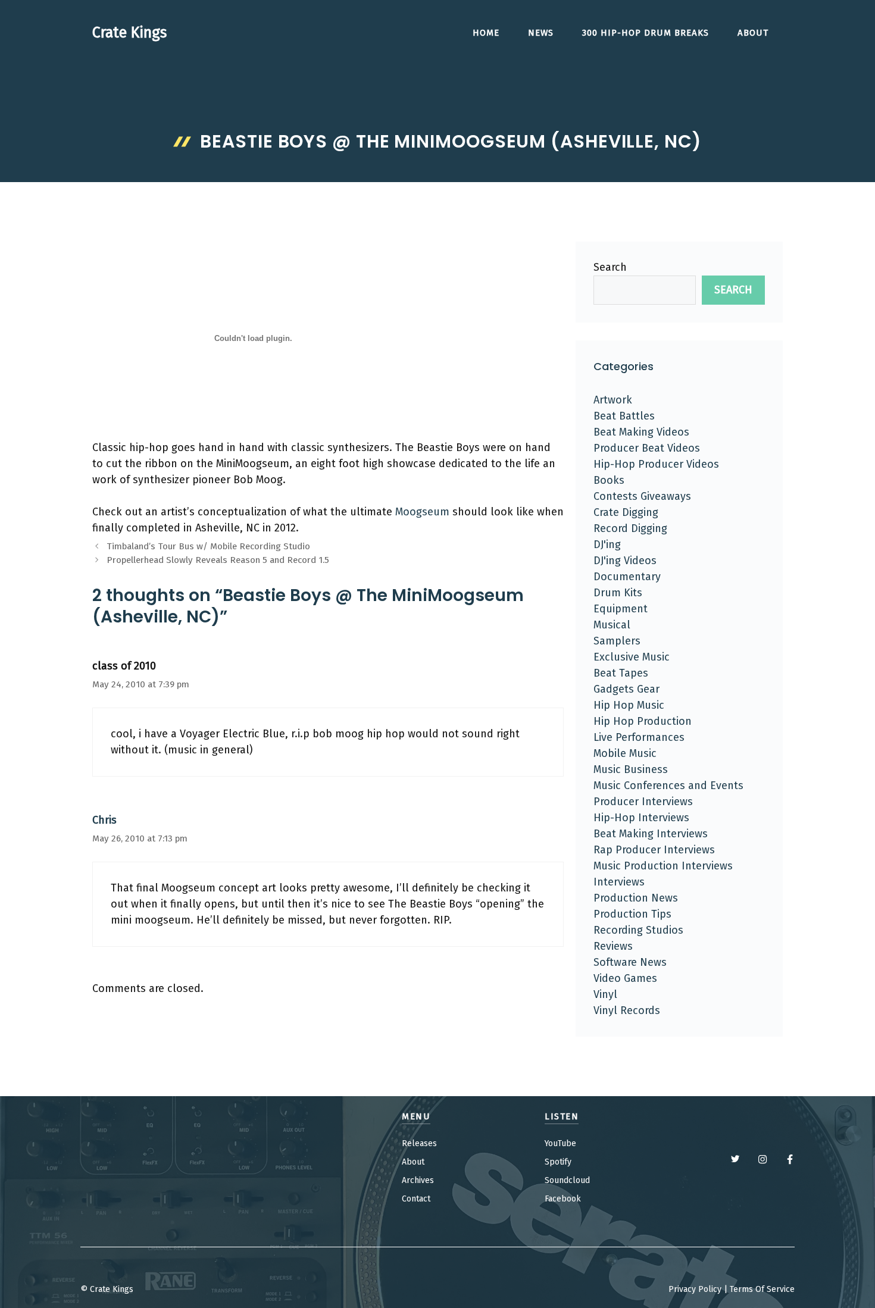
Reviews (613, 946)
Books (608, 480)
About (753, 32)
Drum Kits (617, 592)
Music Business (630, 769)
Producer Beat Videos (646, 448)
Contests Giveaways (642, 496)
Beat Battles (624, 416)
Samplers (616, 640)
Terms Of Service (762, 1289)
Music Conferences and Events (668, 785)
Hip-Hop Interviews (641, 817)
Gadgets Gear (626, 689)
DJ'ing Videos (625, 560)
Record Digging (630, 528)
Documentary (627, 576)
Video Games (625, 978)
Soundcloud (567, 1180)
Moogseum (422, 511)
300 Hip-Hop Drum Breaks (645, 32)
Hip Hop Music (628, 705)
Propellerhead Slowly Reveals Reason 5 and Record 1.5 (218, 560)
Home (486, 32)
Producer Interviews (643, 801)
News (541, 32)
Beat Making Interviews (650, 833)
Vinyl (605, 994)
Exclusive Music (631, 657)
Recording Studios (638, 930)
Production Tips (632, 914)
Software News (630, 962)
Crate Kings (129, 33)
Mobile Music (625, 753)
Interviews (619, 881)
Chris (104, 820)
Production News (635, 898)
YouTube (560, 1143)
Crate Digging (625, 512)
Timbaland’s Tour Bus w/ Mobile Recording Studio (208, 546)
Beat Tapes (620, 673)
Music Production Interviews (663, 865)
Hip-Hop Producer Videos (656, 464)
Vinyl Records (626, 1010)
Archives (418, 1180)
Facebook (563, 1199)
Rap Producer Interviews (654, 849)
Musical (611, 624)
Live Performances (639, 737)
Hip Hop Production (642, 721)
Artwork (612, 399)
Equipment (620, 608)
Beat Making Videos (641, 432)
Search (610, 267)
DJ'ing (607, 544)
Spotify (558, 1162)
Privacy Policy (694, 1289)
